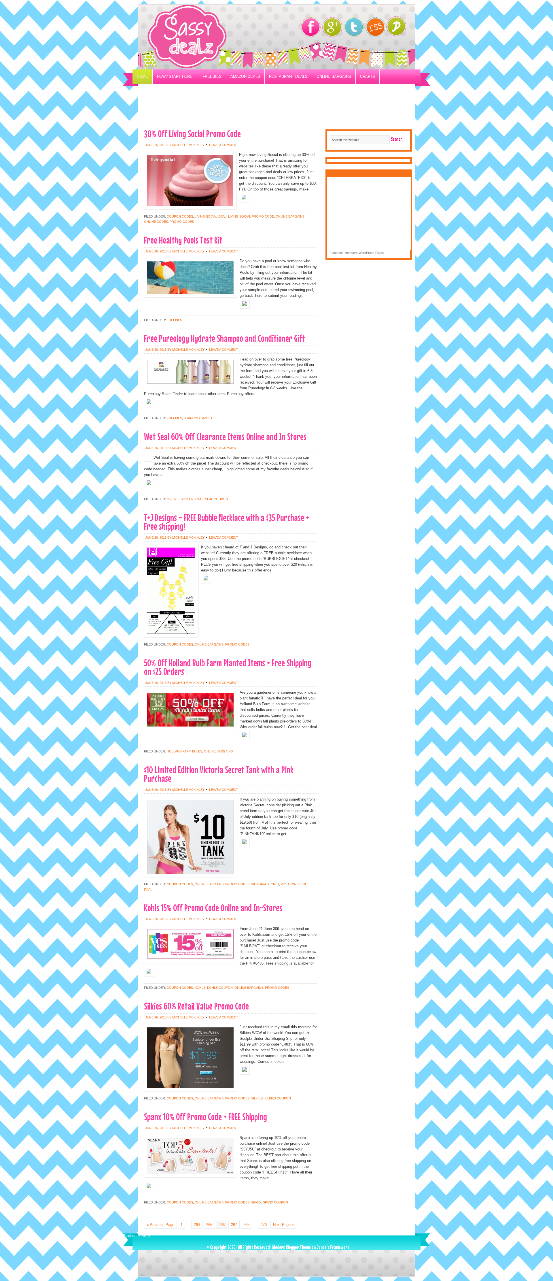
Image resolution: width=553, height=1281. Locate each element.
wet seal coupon (212, 499)
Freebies (211, 76)
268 (246, 1224)
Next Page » (283, 1224)
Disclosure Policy (136, 1236)
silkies (257, 1098)
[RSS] (375, 27)
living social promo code (251, 216)
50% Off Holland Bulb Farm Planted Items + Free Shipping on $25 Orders (227, 667)
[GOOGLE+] (332, 27)
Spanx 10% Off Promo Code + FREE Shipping (205, 1116)
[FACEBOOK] (310, 27)
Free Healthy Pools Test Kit (183, 240)
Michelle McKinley (188, 145)
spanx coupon (275, 1202)
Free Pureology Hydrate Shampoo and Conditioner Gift (224, 338)
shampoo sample (198, 418)
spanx (256, 1202)
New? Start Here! (175, 76)
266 (222, 1224)
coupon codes (180, 216)
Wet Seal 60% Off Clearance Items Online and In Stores (225, 436)
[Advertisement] (276, 111)
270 (264, 1224)
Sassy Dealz (210, 37)
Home (142, 76)
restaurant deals (288, 76)
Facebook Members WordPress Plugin (356, 252)
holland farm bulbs (184, 751)
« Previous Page (160, 1224)
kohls (200, 987)
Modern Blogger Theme (291, 1247)
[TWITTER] (354, 27)
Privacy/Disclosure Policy (165, 91)
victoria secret (265, 884)
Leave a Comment (223, 145)
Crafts (367, 76)
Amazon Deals (245, 76)
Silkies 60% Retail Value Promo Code (196, 1006)
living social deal (210, 216)
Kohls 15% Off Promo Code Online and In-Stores (213, 907)
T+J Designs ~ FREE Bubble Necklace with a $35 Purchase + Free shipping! (226, 522)
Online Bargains (334, 76)
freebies (174, 320)
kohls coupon (220, 987)
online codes (156, 221)
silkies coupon (277, 1098)
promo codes (182, 221)
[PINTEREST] (399, 27)
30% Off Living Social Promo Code (192, 133)
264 (197, 1224)
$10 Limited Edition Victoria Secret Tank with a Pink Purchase (218, 774)
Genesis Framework (333, 1247)
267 (234, 1224)
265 (209, 1224)
